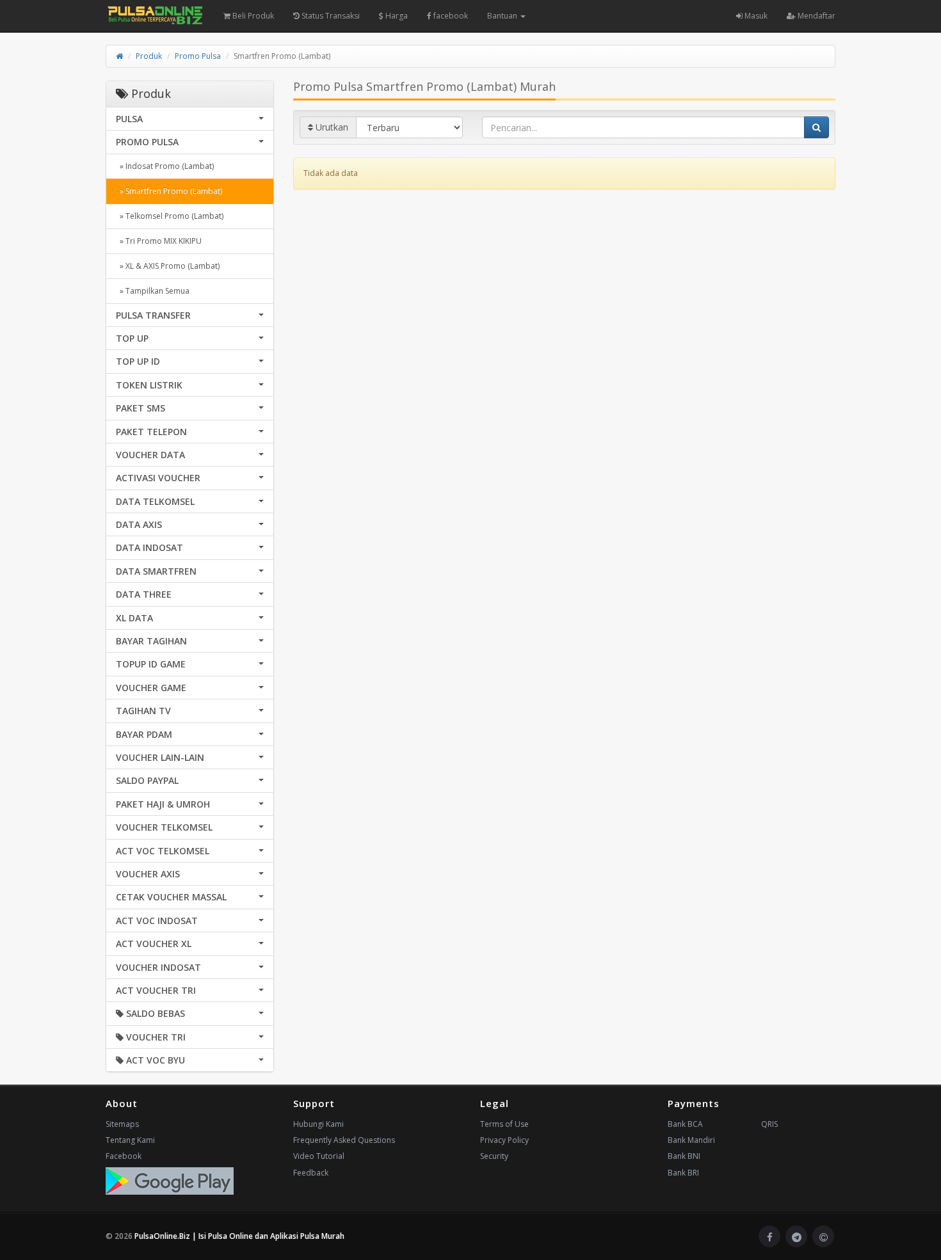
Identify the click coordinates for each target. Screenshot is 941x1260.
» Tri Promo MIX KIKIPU (159, 240)
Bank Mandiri (691, 1140)
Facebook (123, 1156)
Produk (149, 56)
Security (494, 1156)
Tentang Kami (130, 1140)
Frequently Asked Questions (344, 1140)
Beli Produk (252, 15)
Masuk (755, 15)
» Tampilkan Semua (152, 290)
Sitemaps (122, 1124)
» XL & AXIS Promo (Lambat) (168, 265)
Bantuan (503, 15)
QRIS (769, 1124)
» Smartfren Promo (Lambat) (169, 191)
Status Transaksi (330, 15)
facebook (449, 15)
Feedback (310, 1172)
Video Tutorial (318, 1156)
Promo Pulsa (198, 56)
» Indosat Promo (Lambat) (165, 166)
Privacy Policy (504, 1140)
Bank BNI (684, 1156)
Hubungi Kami (318, 1124)
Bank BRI (683, 1172)
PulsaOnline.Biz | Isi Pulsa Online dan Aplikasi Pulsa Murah (239, 1236)
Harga (395, 15)
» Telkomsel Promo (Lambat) (169, 216)
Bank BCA (685, 1124)
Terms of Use (504, 1124)
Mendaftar (815, 15)
